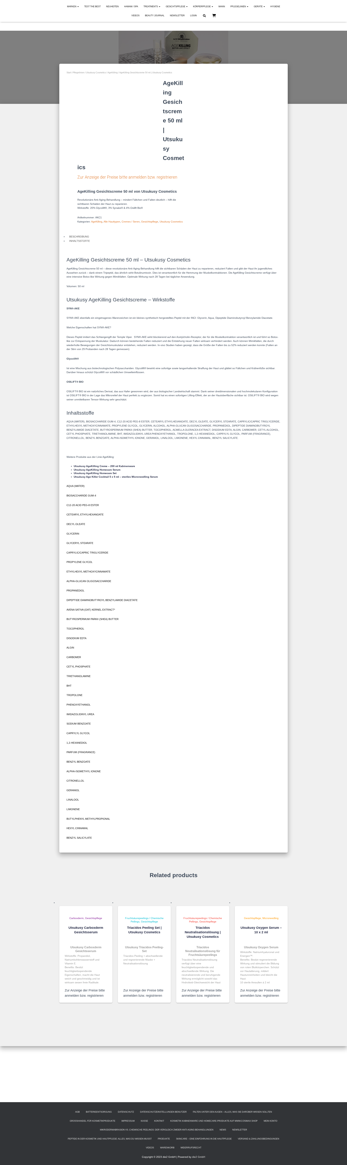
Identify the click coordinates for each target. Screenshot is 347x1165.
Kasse (144, 1121)
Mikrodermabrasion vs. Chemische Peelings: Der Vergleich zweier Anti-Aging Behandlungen (156, 1130)
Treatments (150, 6)
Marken (72, 6)
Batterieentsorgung (99, 1112)
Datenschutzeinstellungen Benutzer (163, 1112)
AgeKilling (113, 72)
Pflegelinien (238, 6)
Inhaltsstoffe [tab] (79, 240)
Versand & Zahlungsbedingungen (258, 1139)
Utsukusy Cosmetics (96, 72)
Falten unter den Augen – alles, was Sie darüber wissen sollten (232, 1112)
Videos (135, 15)
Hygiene (275, 6)
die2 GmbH (198, 1156)
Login (193, 15)
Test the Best (92, 6)
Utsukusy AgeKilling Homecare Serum (97, 469)
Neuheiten (112, 6)
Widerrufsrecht (191, 1147)
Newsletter (177, 15)
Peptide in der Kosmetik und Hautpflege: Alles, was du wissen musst (110, 1139)
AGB (77, 1112)
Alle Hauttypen (112, 221)
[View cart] (214, 15)
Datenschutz (126, 1112)
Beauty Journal (154, 15)
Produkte (164, 1139)
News (223, 1130)
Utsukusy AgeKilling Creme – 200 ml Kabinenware (104, 466)
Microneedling (270, 918)
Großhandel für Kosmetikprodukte (92, 1121)
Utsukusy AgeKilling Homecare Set (95, 473)
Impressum (128, 1121)
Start (69, 72)
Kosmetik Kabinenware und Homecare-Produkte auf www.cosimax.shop (214, 1121)
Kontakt (159, 1121)
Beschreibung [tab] (79, 236)
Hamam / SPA (131, 6)
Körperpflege (202, 6)
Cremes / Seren (131, 221)
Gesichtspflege (176, 6)
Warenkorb (167, 1147)
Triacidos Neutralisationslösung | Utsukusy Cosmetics (203, 932)
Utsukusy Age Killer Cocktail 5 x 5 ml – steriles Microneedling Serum (116, 476)
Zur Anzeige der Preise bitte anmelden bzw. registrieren (127, 177)
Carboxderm (76, 918)
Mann (222, 6)
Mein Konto (270, 1121)
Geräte (258, 6)
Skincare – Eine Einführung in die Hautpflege (204, 1139)
